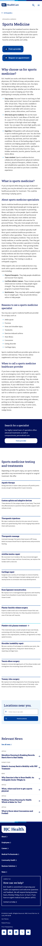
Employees (6, 842)
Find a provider (21, 441)
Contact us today (9, 902)
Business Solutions (8, 866)
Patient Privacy (6, 923)
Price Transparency (7, 927)
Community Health (8, 860)
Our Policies (5, 919)
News (4, 872)
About (4, 836)
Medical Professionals (10, 854)
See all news (6, 744)
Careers (4, 848)
